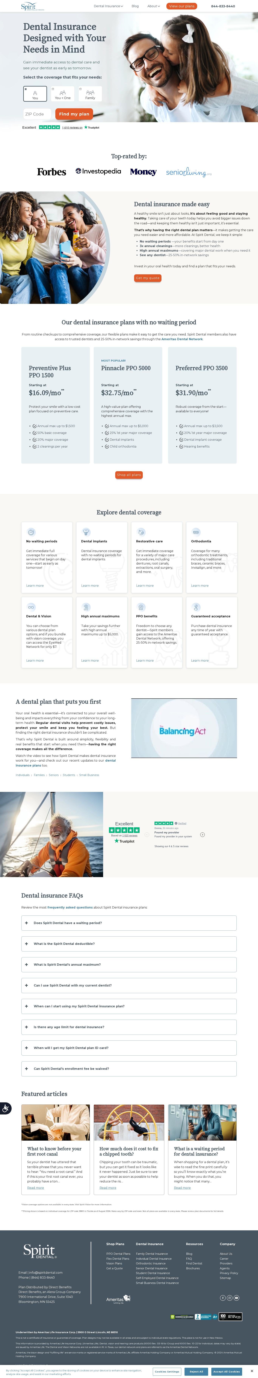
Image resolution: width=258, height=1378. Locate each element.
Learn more (35, 585)
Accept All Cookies (226, 1371)
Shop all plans (129, 475)
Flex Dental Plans (117, 1258)
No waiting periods (155, 241)
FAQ (189, 1258)
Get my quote (148, 278)
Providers (226, 1263)
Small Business (89, 775)
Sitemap (225, 1278)
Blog (135, 6)
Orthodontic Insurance (151, 1263)
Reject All (196, 1371)
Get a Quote (114, 1268)
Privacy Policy (229, 1273)
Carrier (224, 1258)
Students (69, 775)
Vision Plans (114, 1263)
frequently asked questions (70, 907)
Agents (224, 1268)
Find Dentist (194, 1263)
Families (39, 775)
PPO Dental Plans (118, 1254)
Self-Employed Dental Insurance (157, 1278)
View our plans (182, 6)
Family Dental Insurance (152, 1254)
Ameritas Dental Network (182, 339)
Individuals (22, 775)
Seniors (54, 775)
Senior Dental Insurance (152, 1268)
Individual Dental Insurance (154, 1258)
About (152, 6)
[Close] (252, 1371)
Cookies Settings (167, 1371)
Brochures (193, 1268)
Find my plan (74, 114)
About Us (226, 1254)
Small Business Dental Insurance (157, 1283)
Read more (35, 1188)
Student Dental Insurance (153, 1273)
